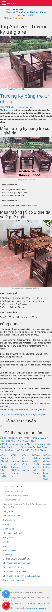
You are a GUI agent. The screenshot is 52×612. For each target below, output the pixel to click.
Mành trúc (7, 555)
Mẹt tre (6, 524)
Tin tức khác (21, 89)
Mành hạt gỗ (8, 529)
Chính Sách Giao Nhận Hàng (16, 571)
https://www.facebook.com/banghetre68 (28, 409)
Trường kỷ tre (9, 520)
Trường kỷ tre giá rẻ (37, 414)
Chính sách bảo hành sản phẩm (17, 563)
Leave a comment (25, 107)
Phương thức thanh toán (14, 580)
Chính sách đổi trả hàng (13, 567)
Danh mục (12, 3)
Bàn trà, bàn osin (10, 550)
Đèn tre (6, 542)
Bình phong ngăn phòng (13, 533)
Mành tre (7, 546)
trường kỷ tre (22, 414)
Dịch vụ (3, 89)
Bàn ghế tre (8, 511)
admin (13, 107)
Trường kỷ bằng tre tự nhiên (24, 98)
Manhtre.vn (5, 110)
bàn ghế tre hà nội (8, 414)
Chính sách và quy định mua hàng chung (21, 576)
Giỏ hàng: (13, 18)
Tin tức (11, 89)
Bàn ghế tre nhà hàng (12, 515)
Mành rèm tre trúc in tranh (38, 444)
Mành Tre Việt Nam (37, 608)
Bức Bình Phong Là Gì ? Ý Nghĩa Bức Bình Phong (23, 450)
